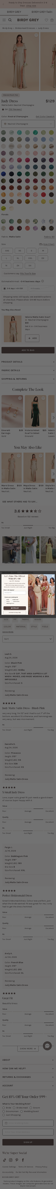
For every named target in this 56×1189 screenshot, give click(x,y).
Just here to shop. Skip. (15, 612)
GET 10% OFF (15, 608)
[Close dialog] (53, 576)
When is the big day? (8, 590)
